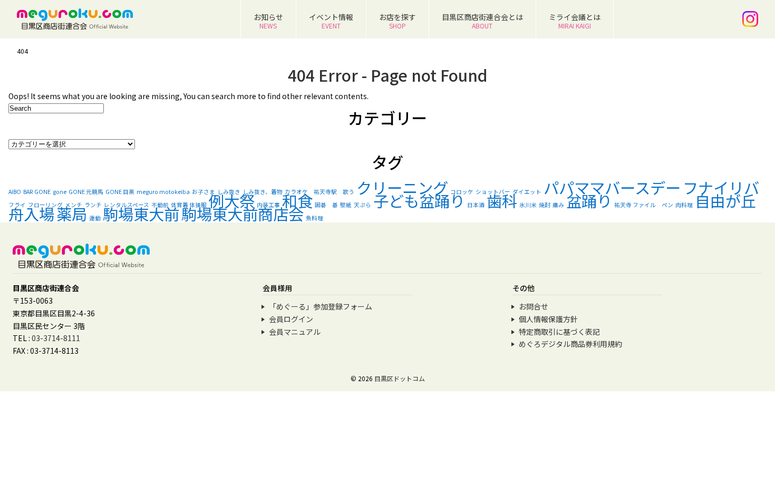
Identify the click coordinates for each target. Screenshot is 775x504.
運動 (95, 218)
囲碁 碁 (326, 205)
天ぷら (362, 205)
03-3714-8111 (56, 338)
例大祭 (232, 200)
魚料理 (314, 218)
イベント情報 (331, 21)
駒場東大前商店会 (242, 213)
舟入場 (31, 213)
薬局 (71, 213)
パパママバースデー (612, 187)
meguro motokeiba (163, 192)
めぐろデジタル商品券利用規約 (570, 343)
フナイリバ (721, 187)
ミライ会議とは (574, 21)
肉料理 (684, 205)
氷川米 (528, 205)
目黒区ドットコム (399, 378)
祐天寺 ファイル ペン (643, 205)
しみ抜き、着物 (263, 192)
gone (59, 192)
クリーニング (402, 187)
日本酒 (476, 205)
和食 (297, 200)
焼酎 (544, 205)
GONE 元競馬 (86, 192)
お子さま (203, 192)
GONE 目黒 (119, 192)
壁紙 (346, 205)
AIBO (14, 192)
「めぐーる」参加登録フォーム (320, 306)
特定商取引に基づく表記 (559, 331)
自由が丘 (725, 200)
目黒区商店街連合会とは (482, 21)
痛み (558, 205)
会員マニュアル (295, 331)
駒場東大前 (141, 213)
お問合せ (533, 306)
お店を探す (397, 21)
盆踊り (589, 200)
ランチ (93, 205)
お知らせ (268, 21)
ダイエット (526, 192)
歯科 (502, 200)
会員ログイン (291, 319)
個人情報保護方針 (548, 319)
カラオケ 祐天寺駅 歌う (319, 192)
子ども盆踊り (419, 200)
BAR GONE (37, 192)
